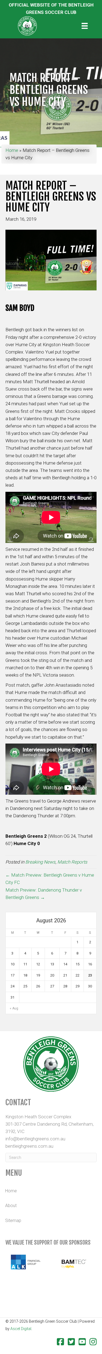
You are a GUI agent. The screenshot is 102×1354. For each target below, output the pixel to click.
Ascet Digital (20, 1329)
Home (11, 150)
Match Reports (72, 862)
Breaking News (40, 862)
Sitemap (13, 1220)
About (11, 1205)
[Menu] (84, 26)
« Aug (14, 1008)
